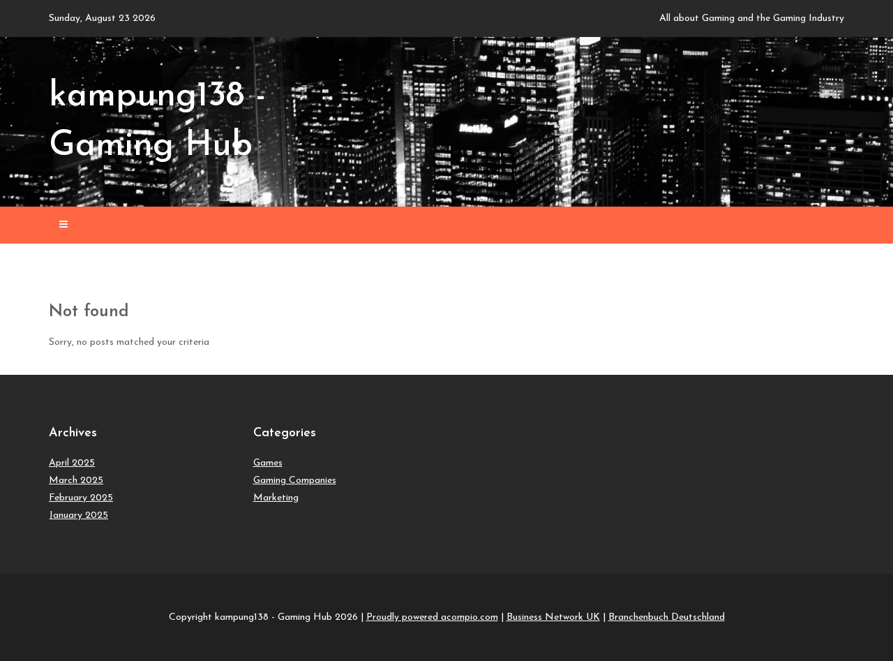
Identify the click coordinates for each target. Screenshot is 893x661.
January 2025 (78, 515)
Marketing (276, 498)
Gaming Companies (294, 480)
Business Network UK (553, 617)
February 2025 (81, 498)
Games (268, 463)
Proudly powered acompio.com (432, 617)
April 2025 (72, 463)
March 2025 (76, 480)
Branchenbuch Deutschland (666, 617)
